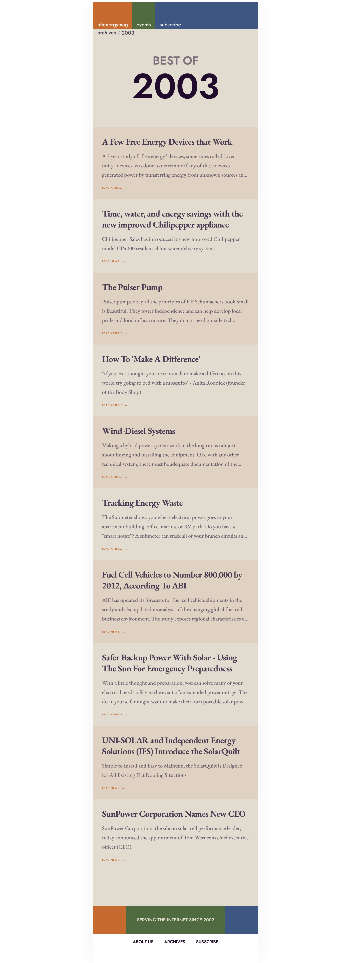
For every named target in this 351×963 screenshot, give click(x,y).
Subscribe (207, 941)
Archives (174, 941)
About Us (143, 941)
